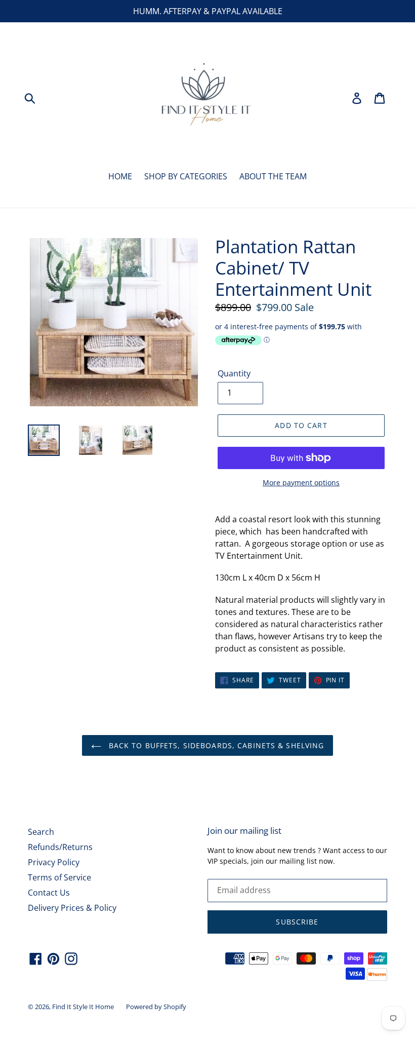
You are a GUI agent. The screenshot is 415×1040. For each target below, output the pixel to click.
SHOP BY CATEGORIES (185, 176)
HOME (120, 176)
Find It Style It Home (83, 1006)
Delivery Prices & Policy (72, 907)
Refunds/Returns (60, 847)
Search (41, 831)
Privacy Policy (53, 862)
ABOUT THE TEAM (273, 176)
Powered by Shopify (156, 1006)
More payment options (301, 482)
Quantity (234, 373)
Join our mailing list (244, 831)
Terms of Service (59, 877)
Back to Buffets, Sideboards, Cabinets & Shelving (215, 745)
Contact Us (49, 892)
